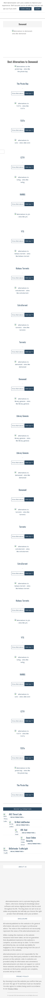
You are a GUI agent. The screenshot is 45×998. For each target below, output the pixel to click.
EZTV (22, 157)
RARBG (22, 194)
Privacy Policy (13, 989)
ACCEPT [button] (37, 9)
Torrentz (22, 342)
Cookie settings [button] (25, 9)
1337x (22, 120)
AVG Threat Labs (15, 814)
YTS (22, 231)
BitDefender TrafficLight (18, 848)
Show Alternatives (17, 93)
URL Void (23, 829)
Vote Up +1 (29, 93)
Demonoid (22, 379)
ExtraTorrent (23, 305)
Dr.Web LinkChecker (22, 822)
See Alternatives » (17, 817)
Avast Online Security (31, 839)
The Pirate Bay (22, 83)
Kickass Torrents (22, 268)
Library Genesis (23, 416)
